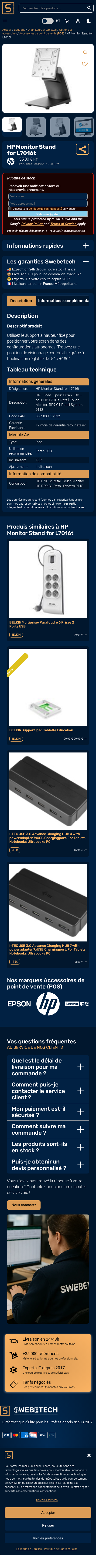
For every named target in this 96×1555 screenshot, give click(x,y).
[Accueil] (8, 8)
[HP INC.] (48, 1003)
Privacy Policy (32, 224)
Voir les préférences (48, 1538)
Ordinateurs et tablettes (42, 29)
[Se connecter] (77, 21)
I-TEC (14, 850)
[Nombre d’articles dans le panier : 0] (67, 21)
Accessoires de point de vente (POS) (41, 33)
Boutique (19, 29)
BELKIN (16, 634)
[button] (89, 1455)
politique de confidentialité (45, 208)
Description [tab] (21, 300)
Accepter (48, 1513)
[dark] (89, 21)
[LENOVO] (77, 1003)
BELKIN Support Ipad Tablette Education (41, 730)
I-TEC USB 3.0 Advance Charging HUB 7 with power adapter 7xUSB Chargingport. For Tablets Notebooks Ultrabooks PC (47, 949)
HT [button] (58, 21)
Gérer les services (47, 1500)
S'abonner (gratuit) (48, 214)
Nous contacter (24, 1205)
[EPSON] (19, 1003)
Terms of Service (63, 224)
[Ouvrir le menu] (5, 21)
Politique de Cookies (29, 1549)
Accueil (6, 29)
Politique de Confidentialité (60, 1549)
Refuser (48, 1525)
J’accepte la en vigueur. (44, 208)
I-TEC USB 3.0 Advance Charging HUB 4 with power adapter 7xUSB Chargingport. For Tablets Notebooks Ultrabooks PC (47, 838)
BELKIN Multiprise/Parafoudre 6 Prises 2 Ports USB (41, 624)
